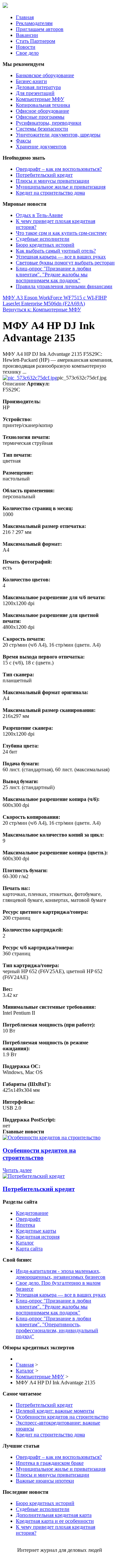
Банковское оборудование (45, 75)
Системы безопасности (42, 129)
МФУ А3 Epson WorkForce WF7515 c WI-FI (51, 297)
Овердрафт (28, 1219)
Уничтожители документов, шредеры (58, 135)
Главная (25, 17)
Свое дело (27, 53)
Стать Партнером (35, 41)
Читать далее (17, 1170)
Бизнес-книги (31, 81)
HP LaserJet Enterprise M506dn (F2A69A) (55, 300)
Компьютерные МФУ (40, 99)
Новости (25, 47)
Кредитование (32, 1213)
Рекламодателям (34, 23)
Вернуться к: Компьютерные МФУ (42, 309)
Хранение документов (41, 146)
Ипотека (25, 1225)
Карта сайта (29, 1248)
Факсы (23, 140)
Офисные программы (40, 117)
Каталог (25, 1242)
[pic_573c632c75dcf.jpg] (30, 378)
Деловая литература (38, 87)
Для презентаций (35, 93)
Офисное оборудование (42, 111)
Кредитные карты (36, 1231)
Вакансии (27, 35)
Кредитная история (38, 1237)
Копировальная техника (43, 105)
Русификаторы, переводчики (48, 123)
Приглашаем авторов (39, 29)
